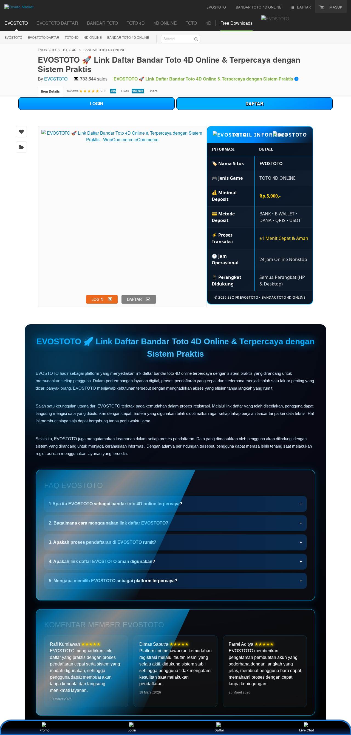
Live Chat (306, 730)
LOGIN (96, 103)
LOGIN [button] (97, 299)
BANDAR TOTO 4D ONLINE (128, 37)
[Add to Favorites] (21, 131)
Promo (44, 730)
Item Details (50, 91)
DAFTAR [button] (134, 299)
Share (153, 90)
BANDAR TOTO (102, 23)
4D (208, 23)
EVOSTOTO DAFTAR (57, 23)
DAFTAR (254, 103)
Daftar (219, 730)
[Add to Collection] (21, 147)
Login (132, 730)
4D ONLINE (165, 23)
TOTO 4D (136, 23)
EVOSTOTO (16, 23)
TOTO (191, 23)
